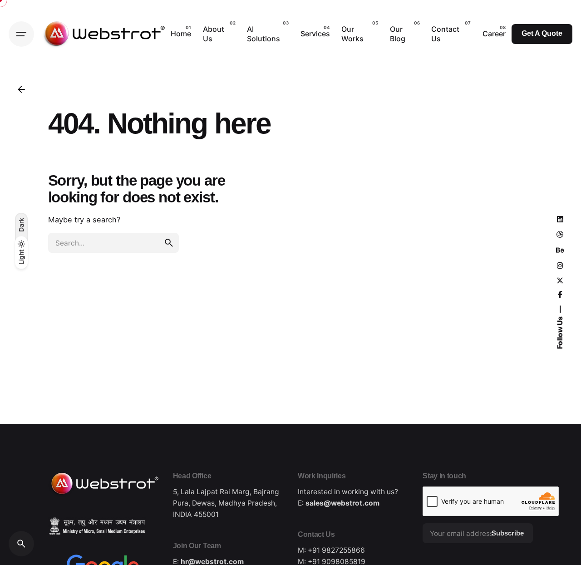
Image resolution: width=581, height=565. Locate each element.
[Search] (21, 543)
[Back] (21, 89)
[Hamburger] (21, 34)
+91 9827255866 (336, 550)
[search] (169, 243)
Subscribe (508, 533)
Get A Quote (542, 33)
